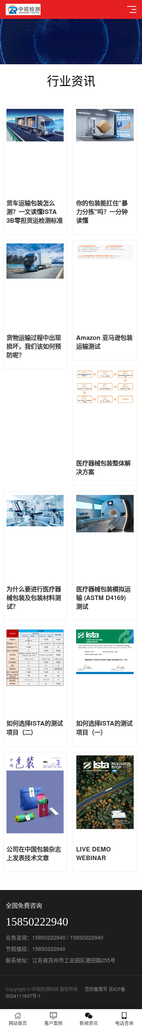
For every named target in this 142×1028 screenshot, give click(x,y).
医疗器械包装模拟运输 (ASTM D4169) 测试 (103, 598)
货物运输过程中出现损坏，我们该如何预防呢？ (33, 346)
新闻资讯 (89, 1023)
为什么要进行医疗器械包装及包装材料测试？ (33, 598)
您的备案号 (96, 989)
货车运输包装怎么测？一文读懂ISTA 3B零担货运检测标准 (34, 211)
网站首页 (18, 1023)
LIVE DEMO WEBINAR (93, 853)
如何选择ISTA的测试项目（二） (34, 727)
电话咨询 (124, 1023)
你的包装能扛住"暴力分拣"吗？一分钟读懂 (102, 211)
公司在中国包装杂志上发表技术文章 (33, 853)
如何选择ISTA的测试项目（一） (104, 727)
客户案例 (53, 1023)
